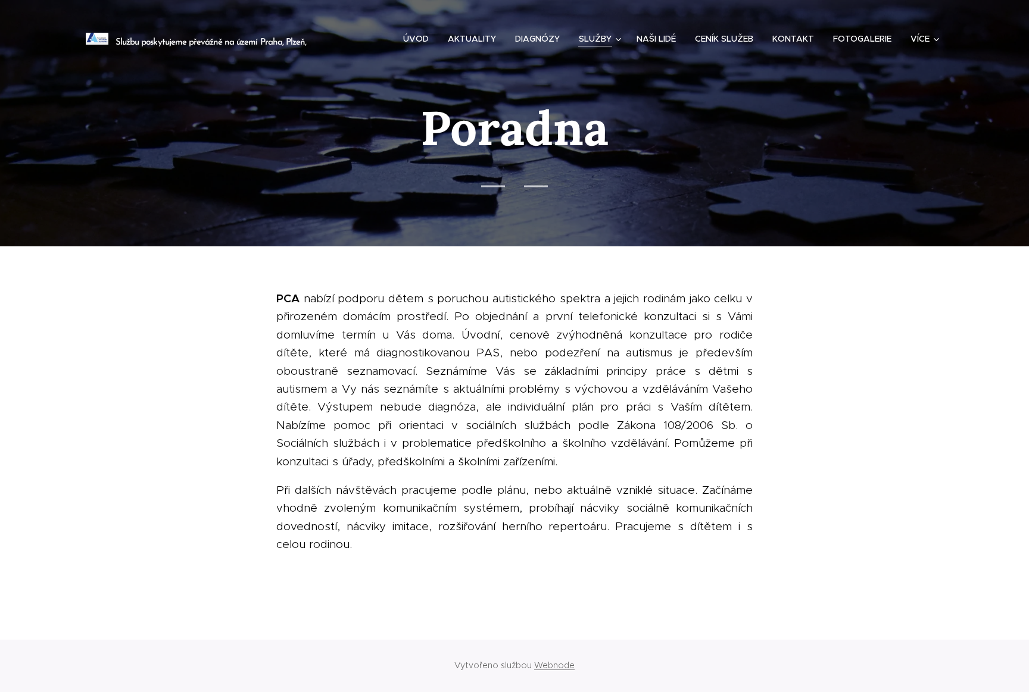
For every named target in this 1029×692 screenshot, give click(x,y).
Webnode (554, 665)
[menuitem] (419, 39)
